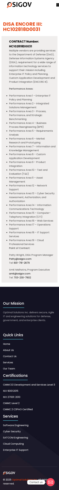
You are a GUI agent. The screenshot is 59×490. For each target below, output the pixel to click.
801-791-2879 (22, 263)
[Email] (50, 482)
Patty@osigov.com (20, 259)
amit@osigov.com (19, 273)
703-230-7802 (22, 277)
